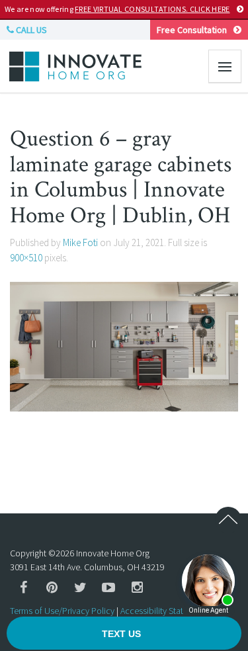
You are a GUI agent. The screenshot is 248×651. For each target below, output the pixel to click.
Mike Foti (80, 242)
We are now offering (117, 9)
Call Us (30, 30)
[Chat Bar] (124, 634)
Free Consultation (192, 30)
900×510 (26, 257)
